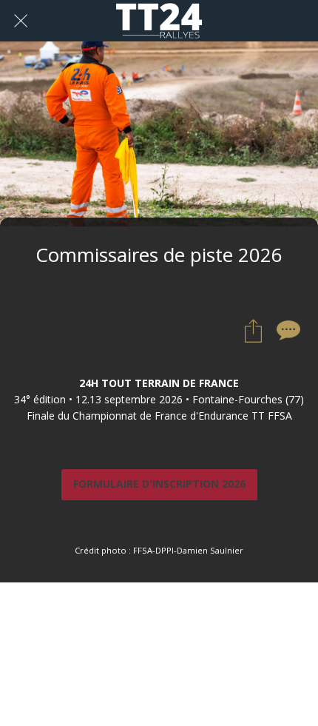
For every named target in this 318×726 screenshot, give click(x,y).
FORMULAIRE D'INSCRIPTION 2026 (159, 484)
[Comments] (288, 331)
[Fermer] (21, 21)
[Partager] (253, 331)
